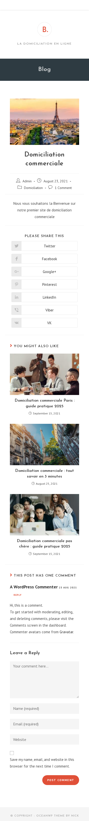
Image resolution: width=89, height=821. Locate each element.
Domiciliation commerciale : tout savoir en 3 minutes (44, 473)
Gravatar (66, 632)
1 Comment (63, 188)
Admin (27, 181)
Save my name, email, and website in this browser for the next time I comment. (42, 763)
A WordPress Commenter (34, 587)
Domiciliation (33, 188)
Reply (18, 595)
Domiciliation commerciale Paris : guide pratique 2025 (45, 403)
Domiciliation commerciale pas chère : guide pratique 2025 (44, 543)
